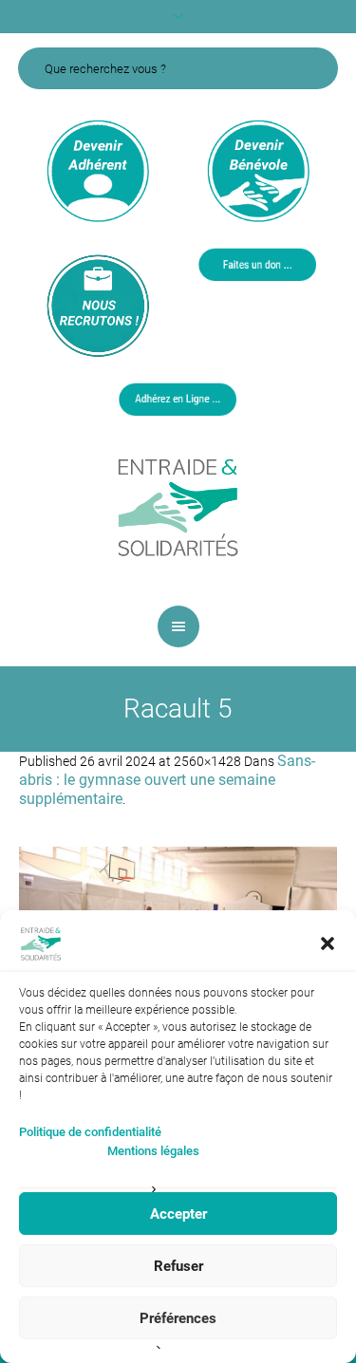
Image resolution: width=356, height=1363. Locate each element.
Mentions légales (153, 1151)
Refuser (178, 1266)
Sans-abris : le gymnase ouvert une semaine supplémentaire (167, 780)
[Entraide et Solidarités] (178, 506)
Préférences (178, 1318)
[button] (327, 943)
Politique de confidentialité (90, 1132)
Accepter (178, 1214)
